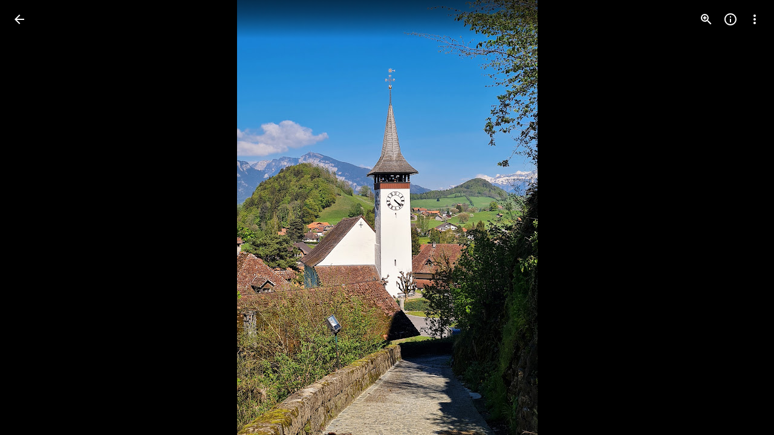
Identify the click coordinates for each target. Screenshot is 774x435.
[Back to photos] (19, 19)
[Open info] (730, 19)
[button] (34, 217)
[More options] (755, 19)
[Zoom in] (706, 19)
